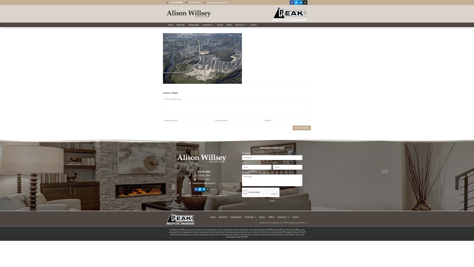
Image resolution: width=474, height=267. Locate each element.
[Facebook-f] (292, 2)
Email (244, 163)
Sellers (229, 25)
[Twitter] (296, 2)
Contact (253, 25)
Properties (206, 25)
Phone (275, 163)
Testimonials (193, 25)
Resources (239, 25)
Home (170, 25)
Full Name (246, 153)
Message (245, 172)
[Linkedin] (300, 2)
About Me (181, 25)
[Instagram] (305, 2)
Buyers (220, 25)
